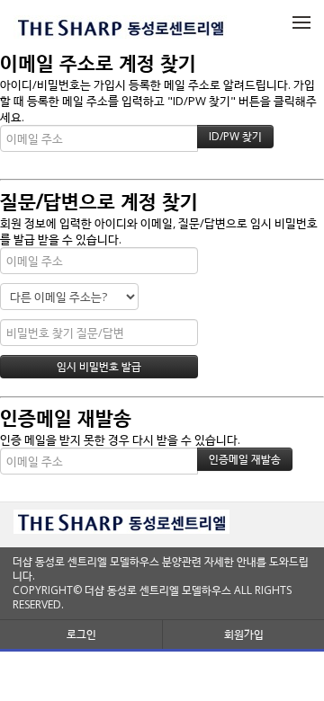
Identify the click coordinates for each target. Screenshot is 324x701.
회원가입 (244, 634)
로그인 (81, 634)
